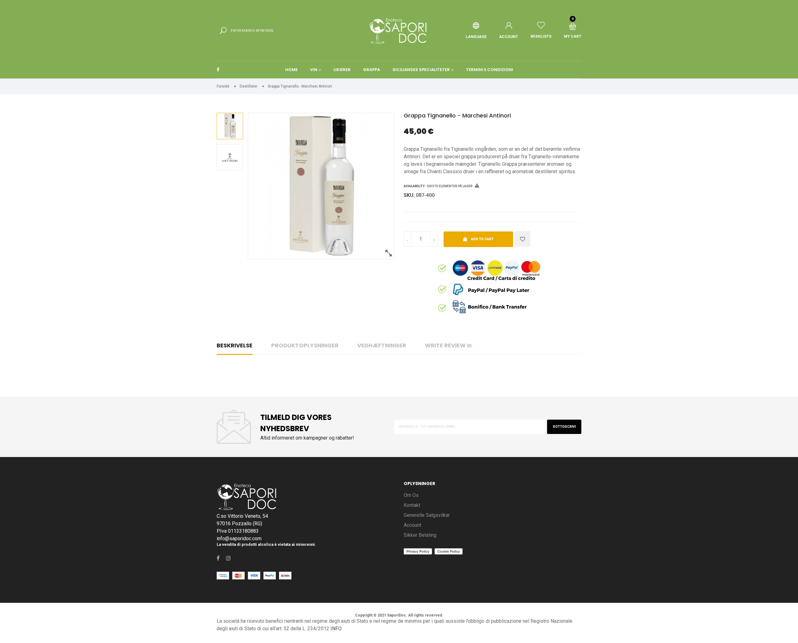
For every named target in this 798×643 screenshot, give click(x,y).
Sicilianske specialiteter (421, 70)
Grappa (371, 70)
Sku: (409, 195)
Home (291, 70)
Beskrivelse (234, 345)
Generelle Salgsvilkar (427, 515)
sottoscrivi (564, 427)
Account (412, 525)
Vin (313, 70)
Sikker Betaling (420, 535)
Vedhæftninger (381, 345)
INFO (336, 628)
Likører (342, 70)
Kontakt (412, 505)
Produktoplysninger (305, 345)
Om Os (411, 495)
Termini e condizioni (489, 70)
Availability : (415, 186)
